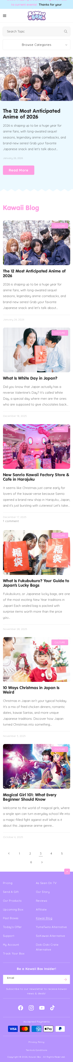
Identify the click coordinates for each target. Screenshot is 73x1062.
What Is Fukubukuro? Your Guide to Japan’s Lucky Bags (36, 583)
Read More (18, 170)
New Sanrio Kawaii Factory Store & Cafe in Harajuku (36, 477)
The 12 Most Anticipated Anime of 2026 (31, 114)
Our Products (12, 900)
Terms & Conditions (36, 1050)
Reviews (41, 900)
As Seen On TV (46, 883)
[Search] (65, 31)
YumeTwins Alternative (51, 927)
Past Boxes (11, 918)
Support (8, 936)
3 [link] (41, 853)
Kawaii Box (35, 1056)
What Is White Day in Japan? (30, 378)
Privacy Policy (36, 1042)
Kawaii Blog (44, 918)
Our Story (43, 892)
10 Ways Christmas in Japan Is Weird (31, 690)
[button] (4, 16)
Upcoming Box (13, 909)
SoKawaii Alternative (50, 936)
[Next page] (41, 862)
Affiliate (41, 909)
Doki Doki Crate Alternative (47, 947)
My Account (11, 944)
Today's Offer (12, 927)
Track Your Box (14, 953)
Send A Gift (11, 892)
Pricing (7, 883)
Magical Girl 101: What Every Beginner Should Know (29, 797)
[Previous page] (9, 853)
